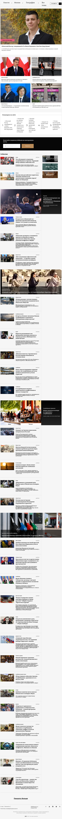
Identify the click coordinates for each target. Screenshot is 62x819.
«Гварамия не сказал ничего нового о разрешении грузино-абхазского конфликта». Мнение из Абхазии (27, 746)
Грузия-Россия (18, 254)
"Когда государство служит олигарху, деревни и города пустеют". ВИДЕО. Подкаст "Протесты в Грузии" (24, 600)
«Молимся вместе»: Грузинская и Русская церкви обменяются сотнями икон (26, 355)
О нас (1, 806)
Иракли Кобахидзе (4, 103)
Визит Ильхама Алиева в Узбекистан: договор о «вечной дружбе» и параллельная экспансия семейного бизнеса (27, 581)
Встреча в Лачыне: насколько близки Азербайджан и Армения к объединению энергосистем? (27, 317)
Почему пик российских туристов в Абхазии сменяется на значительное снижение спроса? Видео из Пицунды (20, 125)
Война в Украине (18, 540)
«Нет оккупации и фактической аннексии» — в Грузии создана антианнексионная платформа (26, 258)
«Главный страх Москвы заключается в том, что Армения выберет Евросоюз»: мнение (29, 292)
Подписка (27, 146)
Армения (17, 704)
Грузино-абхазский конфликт (7, 40)
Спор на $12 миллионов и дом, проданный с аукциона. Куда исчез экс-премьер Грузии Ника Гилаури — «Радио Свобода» (27, 621)
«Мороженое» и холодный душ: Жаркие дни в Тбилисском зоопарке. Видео (27, 484)
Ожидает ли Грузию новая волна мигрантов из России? (26, 431)
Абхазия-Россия (18, 297)
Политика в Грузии (19, 217)
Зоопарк (17, 690)
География (30, 3)
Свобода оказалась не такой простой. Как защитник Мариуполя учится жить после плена (27, 544)
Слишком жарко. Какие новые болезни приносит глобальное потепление (25, 466)
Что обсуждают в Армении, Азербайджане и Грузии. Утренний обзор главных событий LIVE (27, 161)
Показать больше (21, 798)
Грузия (33, 103)
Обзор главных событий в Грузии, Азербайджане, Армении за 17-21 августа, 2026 (27, 678)
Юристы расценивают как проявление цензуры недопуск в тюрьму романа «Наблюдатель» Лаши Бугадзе (26, 336)
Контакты (7, 806)
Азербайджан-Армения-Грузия (21, 674)
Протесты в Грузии (4, 77)
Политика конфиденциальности (8, 808)
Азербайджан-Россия (36, 77)
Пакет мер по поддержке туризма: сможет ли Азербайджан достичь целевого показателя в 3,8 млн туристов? (27, 372)
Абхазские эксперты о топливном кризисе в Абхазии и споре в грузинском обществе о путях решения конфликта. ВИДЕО (26, 238)
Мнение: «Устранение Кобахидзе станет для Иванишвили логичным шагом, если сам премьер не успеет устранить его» (27, 763)
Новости (6, 3)
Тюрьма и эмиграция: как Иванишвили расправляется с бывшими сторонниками (51, 200)
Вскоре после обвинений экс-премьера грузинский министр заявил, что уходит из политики (26, 220)
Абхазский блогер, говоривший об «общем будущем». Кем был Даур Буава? (26, 46)
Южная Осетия (18, 445)
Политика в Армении (19, 655)
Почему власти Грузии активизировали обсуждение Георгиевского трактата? (25, 501)
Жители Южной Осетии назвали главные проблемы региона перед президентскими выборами (26, 449)
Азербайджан (18, 367)
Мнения (17, 3)
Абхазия (17, 173)
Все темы (44, 4)
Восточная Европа (18, 462)
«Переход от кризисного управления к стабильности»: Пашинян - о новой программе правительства (25, 708)
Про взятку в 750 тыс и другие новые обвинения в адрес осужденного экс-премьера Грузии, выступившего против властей (27, 562)
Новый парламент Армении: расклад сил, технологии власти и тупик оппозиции (26, 659)
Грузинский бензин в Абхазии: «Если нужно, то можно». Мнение (23, 535)
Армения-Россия (6, 290)
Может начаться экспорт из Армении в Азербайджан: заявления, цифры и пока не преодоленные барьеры (25, 729)
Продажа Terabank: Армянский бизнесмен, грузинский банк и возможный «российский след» (32, 125)
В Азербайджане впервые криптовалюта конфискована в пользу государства (26, 390)
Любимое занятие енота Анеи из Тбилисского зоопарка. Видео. (26, 692)
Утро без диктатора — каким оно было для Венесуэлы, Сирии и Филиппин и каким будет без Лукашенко (26, 782)
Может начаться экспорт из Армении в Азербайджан (51, 412)
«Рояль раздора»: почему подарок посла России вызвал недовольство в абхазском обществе (27, 301)
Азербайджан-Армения (19, 314)
